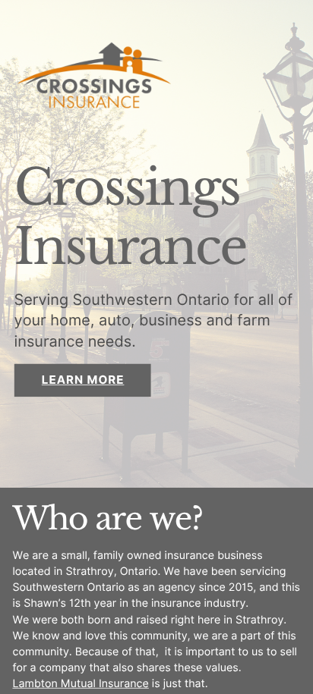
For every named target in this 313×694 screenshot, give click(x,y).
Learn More (83, 381)
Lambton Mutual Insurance (80, 683)
